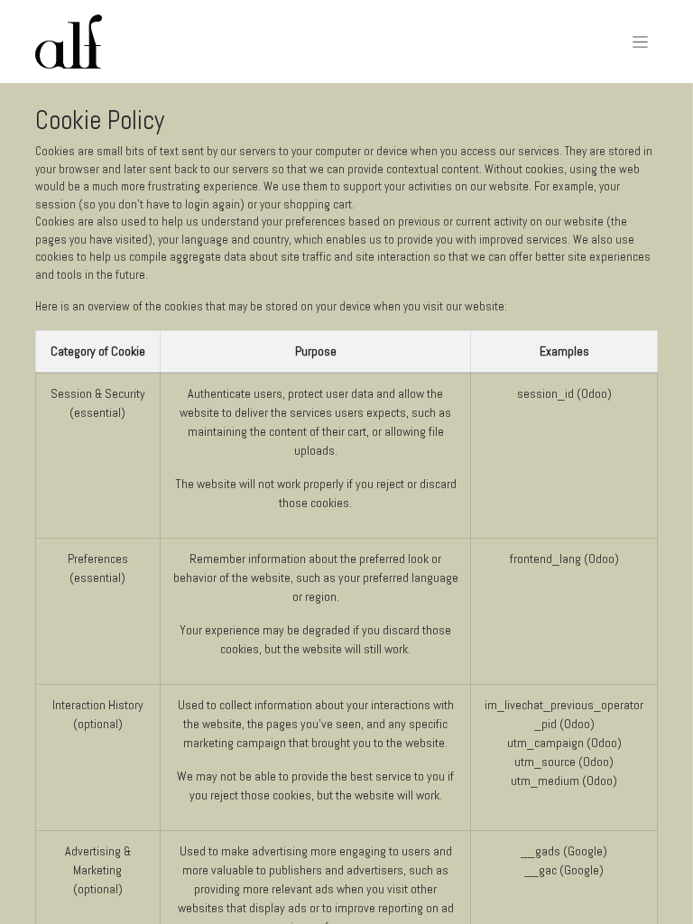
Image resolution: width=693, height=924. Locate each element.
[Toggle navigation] (640, 41)
